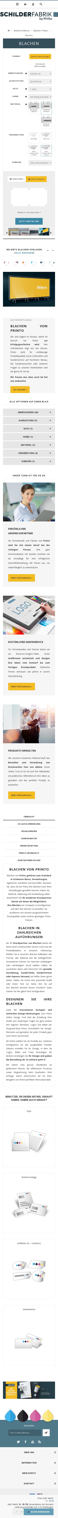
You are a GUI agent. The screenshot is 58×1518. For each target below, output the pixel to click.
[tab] (29, 816)
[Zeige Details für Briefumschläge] (29, 1205)
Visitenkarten (29, 1309)
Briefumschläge (29, 1177)
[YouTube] (32, 1441)
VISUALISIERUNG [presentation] (29, 831)
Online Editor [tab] (17, 179)
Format (16, 56)
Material (16, 104)
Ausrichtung (16, 81)
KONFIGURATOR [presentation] (29, 838)
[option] (6, 263)
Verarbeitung (16, 135)
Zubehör (16, 162)
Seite (15, 88)
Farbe (15, 96)
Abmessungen (15, 73)
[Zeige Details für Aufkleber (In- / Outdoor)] (29, 1271)
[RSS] (39, 1441)
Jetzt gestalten (29, 221)
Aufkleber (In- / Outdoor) (29, 1243)
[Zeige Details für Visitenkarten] (29, 1337)
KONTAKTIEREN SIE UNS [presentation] (29, 860)
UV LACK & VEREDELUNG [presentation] (29, 824)
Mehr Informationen (20, 577)
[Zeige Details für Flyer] (29, 1139)
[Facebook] (25, 1441)
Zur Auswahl (19, 389)
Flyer (29, 1111)
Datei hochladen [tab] (37, 179)
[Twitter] (18, 1441)
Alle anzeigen (24, 252)
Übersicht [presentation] (29, 816)
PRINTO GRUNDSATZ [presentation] (29, 853)
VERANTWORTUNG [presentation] (29, 845)
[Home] (8, 30)
